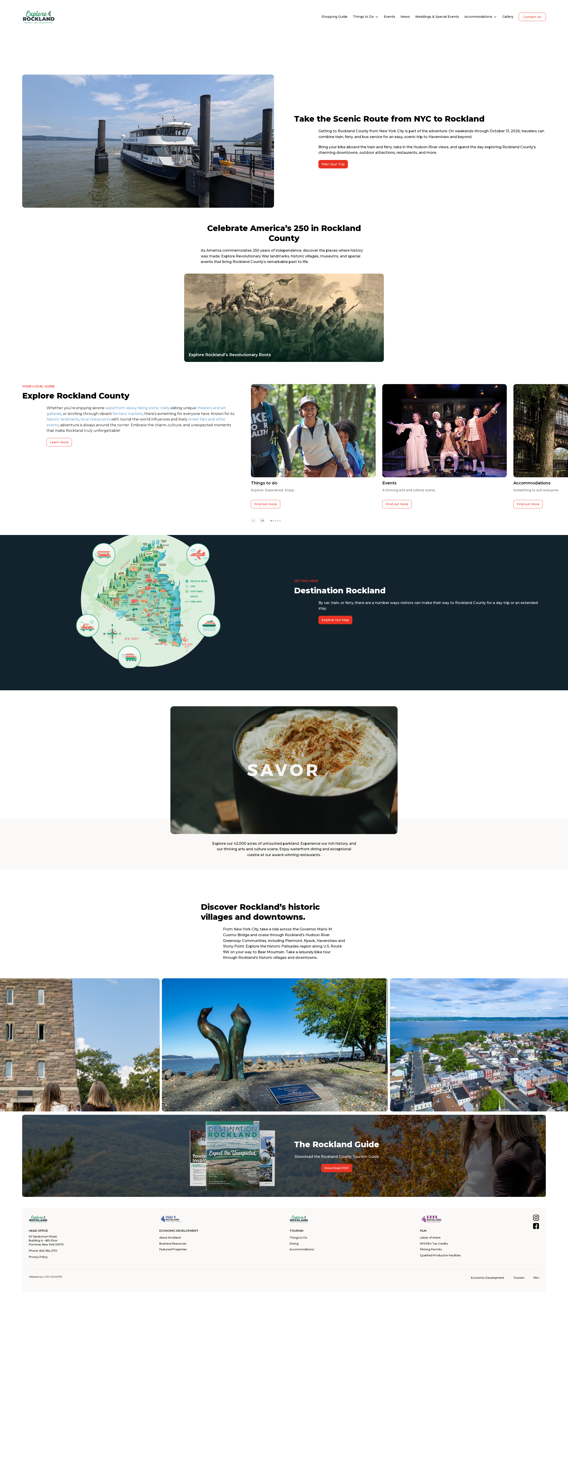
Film (536, 1277)
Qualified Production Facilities (440, 1255)
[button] (253, 521)
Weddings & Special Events (437, 17)
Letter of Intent (430, 1237)
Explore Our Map (335, 620)
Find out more (265, 504)
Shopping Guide (334, 17)
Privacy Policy (38, 1257)
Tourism (519, 1277)
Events (389, 17)
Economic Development (487, 1277)
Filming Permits (431, 1249)
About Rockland (170, 1237)
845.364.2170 (48, 1250)
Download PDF (336, 1168)
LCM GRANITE (52, 1276)
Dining (294, 1243)
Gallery (507, 17)
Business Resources (172, 1243)
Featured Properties (173, 1249)
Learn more (59, 442)
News (405, 17)
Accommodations (478, 17)
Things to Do (363, 17)
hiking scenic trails (153, 408)
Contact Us (532, 17)
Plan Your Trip (333, 164)
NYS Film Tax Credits (434, 1243)
